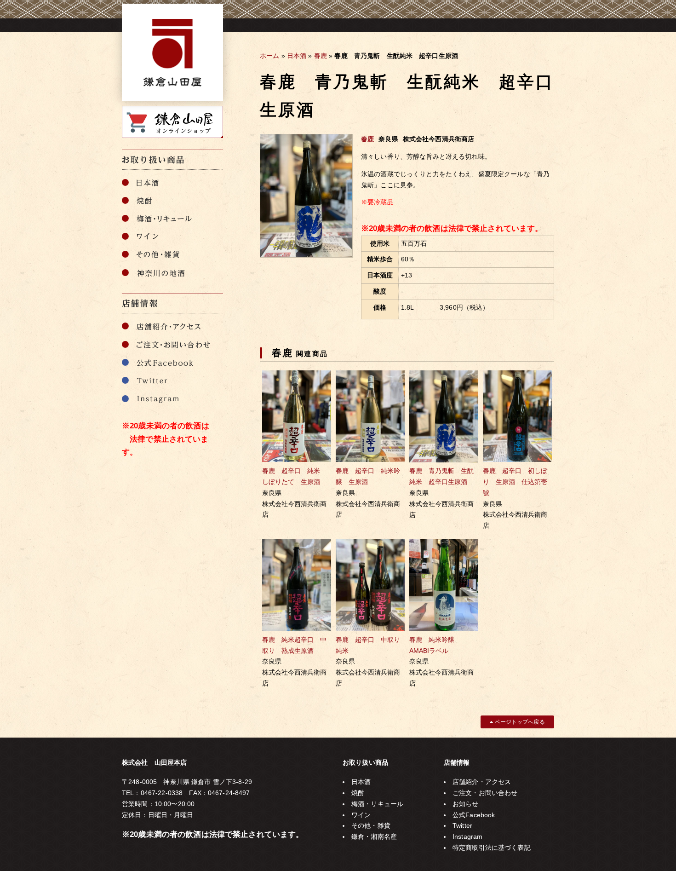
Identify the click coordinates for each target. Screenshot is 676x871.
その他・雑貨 (370, 825)
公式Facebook (474, 815)
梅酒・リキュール (377, 804)
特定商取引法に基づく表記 (492, 847)
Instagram (467, 836)
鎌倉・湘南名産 (374, 836)
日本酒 (296, 55)
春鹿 (320, 55)
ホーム (269, 55)
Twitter (462, 825)
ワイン (361, 815)
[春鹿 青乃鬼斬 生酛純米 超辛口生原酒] (306, 255)
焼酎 (357, 792)
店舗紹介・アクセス (482, 781)
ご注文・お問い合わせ (485, 792)
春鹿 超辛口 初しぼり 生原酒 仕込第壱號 (515, 481)
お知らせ (466, 804)
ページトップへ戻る (518, 722)
